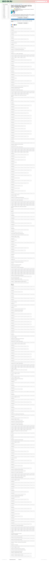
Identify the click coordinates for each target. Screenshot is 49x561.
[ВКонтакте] (11, 24)
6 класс (4, 11)
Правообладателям (12, 559)
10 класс (4, 16)
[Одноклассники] (12, 24)
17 (12, 57)
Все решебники (5, 4)
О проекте (19, 559)
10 (15, 92)
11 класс (4, 17)
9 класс (4, 15)
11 (18, 92)
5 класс (4, 10)
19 (18, 57)
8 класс (4, 14)
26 (15, 205)
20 (21, 57)
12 (21, 92)
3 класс (4, 8)
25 (12, 205)
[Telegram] (13, 24)
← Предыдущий (19, 17)
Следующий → (26, 17)
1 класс (4, 5)
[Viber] (15, 24)
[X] (14, 24)
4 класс (4, 9)
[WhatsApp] (16, 24)
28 (21, 205)
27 (18, 205)
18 (15, 57)
